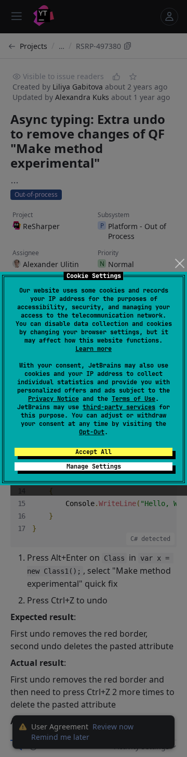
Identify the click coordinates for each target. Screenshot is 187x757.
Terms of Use (133, 399)
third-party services (119, 407)
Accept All (93, 452)
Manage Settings (93, 466)
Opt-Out (91, 432)
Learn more (93, 349)
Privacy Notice (53, 399)
